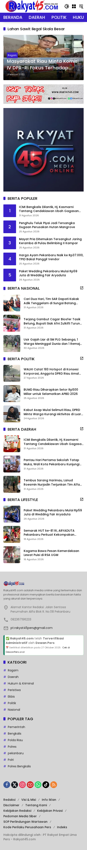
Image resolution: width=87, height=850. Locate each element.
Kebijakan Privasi (50, 811)
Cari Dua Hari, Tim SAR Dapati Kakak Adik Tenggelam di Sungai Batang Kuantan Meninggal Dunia (51, 301)
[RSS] (53, 784)
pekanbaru (16, 753)
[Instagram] (22, 784)
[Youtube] (30, 784)
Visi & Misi (28, 800)
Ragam (12, 55)
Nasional (14, 710)
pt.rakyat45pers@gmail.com (32, 628)
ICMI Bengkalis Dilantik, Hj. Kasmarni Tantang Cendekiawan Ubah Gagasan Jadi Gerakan (49, 209)
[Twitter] (14, 784)
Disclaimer (11, 805)
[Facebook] (6, 784)
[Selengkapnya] (82, 288)
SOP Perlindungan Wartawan (25, 822)
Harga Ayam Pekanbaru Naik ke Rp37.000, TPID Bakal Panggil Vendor (51, 257)
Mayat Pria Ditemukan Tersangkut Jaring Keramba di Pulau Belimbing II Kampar (50, 241)
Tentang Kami (36, 805)
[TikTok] (45, 784)
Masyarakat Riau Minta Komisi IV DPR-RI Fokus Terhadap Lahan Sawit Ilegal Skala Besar (43, 64)
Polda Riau (15, 740)
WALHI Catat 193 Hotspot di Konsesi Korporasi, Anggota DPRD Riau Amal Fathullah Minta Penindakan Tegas (51, 371)
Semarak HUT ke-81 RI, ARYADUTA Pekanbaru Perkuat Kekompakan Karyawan (49, 533)
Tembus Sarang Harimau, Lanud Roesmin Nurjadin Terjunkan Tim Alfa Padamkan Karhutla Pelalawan (52, 482)
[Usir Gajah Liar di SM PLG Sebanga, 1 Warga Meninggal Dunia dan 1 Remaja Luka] (11, 343)
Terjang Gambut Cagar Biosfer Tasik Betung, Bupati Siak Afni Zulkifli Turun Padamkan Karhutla (52, 321)
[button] (66, 6)
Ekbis (11, 696)
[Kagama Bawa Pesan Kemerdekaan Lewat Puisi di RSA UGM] (11, 554)
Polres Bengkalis (19, 766)
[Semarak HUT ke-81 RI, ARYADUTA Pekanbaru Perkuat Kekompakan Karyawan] (11, 534)
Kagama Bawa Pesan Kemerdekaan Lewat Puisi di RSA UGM (51, 553)
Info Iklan (49, 800)
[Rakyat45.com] (31, 6)
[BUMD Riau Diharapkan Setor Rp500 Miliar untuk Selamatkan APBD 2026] (11, 393)
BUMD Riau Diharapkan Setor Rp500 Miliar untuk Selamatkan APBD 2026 (51, 392)
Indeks (62, 827)
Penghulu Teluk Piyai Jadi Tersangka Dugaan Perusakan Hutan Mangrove (47, 225)
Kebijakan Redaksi (17, 811)
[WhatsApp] (38, 784)
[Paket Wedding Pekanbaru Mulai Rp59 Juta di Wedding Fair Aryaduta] (11, 514)
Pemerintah (16, 727)
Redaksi (9, 800)
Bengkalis (14, 733)
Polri (11, 760)
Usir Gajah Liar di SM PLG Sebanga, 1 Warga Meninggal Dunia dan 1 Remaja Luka (53, 342)
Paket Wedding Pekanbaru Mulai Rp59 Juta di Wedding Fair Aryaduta (48, 273)
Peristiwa (14, 690)
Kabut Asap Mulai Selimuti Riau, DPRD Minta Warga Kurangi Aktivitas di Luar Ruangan (52, 412)
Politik (12, 703)
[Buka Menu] (73, 6)
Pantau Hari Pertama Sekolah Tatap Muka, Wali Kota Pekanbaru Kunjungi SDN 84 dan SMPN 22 (51, 462)
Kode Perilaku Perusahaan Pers (27, 827)
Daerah (13, 677)
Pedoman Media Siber (20, 816)
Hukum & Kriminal (21, 683)
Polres (12, 747)
